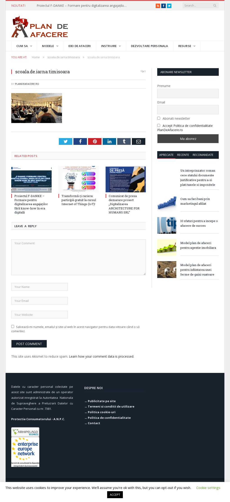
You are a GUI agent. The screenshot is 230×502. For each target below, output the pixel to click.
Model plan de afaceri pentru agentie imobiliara (198, 245)
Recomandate (203, 155)
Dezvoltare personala (149, 46)
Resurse (184, 46)
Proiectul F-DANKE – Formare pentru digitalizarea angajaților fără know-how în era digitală (31, 204)
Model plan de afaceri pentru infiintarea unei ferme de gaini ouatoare (197, 269)
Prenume (163, 86)
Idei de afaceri (79, 46)
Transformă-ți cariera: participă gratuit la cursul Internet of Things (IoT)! (83, 6)
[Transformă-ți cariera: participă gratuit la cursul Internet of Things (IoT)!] (78, 179)
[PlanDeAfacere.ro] (39, 25)
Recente (183, 155)
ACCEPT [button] (115, 495)
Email (161, 102)
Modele (48, 46)
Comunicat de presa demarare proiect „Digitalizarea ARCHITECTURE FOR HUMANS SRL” (124, 204)
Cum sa (22, 46)
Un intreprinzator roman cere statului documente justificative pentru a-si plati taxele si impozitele (197, 177)
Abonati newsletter (176, 118)
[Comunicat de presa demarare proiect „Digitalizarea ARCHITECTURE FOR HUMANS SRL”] (126, 179)
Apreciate (166, 155)
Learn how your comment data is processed (101, 356)
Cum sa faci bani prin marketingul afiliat (195, 201)
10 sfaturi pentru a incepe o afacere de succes (199, 223)
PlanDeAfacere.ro (27, 83)
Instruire (109, 46)
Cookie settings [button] (208, 487)
